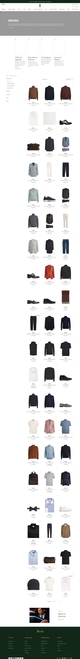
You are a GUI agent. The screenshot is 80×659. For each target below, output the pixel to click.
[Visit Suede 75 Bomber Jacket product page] (65, 262)
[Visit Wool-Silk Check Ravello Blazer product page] (33, 237)
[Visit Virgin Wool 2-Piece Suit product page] (65, 186)
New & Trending (11, 9)
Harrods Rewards (44, 641)
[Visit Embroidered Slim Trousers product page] (65, 160)
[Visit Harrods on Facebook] (62, 658)
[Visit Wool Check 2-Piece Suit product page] (49, 211)
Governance (59, 650)
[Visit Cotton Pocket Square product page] (49, 109)
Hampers (26, 650)
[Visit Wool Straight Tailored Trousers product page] (49, 160)
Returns (26, 643)
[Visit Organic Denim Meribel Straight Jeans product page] (33, 314)
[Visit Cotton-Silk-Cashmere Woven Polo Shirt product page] (65, 83)
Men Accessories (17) (11, 85)
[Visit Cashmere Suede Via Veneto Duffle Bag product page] (33, 134)
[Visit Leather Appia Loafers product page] (33, 288)
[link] (39, 615)
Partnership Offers (44, 643)
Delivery (26, 641)
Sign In (73, 4)
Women (19, 9)
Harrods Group (60, 641)
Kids (46, 9)
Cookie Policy (43, 652)
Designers (3, 9)
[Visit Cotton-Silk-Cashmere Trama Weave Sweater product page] (49, 365)
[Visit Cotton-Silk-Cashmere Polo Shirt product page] (49, 83)
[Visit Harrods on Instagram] (64, 658)
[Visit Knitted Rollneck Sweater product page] (33, 211)
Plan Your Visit (10, 641)
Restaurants (10, 645)
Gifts (68, 9)
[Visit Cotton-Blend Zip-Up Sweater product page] (49, 391)
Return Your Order (28, 648)
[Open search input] (72, 6)
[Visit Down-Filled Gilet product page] (33, 339)
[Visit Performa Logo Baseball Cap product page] (33, 574)
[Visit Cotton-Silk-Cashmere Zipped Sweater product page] (33, 391)
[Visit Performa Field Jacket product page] (49, 134)
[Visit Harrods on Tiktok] (66, 658)
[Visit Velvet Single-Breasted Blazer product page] (49, 314)
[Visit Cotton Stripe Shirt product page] (49, 495)
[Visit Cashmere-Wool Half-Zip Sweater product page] (33, 83)
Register (76, 4)
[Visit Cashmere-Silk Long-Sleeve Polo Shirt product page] (33, 186)
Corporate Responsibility (61, 643)
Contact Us (43, 648)
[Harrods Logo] (40, 631)
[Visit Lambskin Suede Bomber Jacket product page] (33, 442)
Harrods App (27, 652)
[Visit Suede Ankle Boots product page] (65, 365)
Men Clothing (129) (10, 83)
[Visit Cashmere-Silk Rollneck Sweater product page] (65, 314)
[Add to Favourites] (40, 83)
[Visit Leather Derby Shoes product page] (33, 262)
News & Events (11, 648)
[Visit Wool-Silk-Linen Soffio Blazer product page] (33, 160)
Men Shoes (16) (10, 87)
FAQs (42, 645)
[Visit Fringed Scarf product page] (65, 288)
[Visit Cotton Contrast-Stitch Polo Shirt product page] (65, 442)
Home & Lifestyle (53, 9)
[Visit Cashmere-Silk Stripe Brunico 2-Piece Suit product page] (65, 134)
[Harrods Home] (40, 5)
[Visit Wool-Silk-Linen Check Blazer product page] (49, 417)
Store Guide (10, 643)
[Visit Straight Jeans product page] (65, 237)
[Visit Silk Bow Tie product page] (33, 495)
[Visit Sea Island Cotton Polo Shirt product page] (65, 548)
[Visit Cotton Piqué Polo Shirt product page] (49, 469)
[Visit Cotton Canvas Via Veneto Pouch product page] (49, 548)
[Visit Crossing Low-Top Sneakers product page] (65, 495)
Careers (58, 645)
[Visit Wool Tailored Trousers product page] (65, 211)
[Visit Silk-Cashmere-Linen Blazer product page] (49, 262)
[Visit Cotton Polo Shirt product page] (49, 574)
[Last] (59, 601)
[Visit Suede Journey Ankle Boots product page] (49, 288)
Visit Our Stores (75, 9)
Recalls (42, 650)
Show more (11, 27)
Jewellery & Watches (38, 9)
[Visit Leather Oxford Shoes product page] (65, 109)
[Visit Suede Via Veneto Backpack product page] (33, 469)
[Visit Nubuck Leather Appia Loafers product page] (65, 391)
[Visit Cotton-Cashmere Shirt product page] (49, 442)
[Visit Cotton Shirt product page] (33, 365)
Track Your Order (28, 645)
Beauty (29, 9)
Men (24, 9)
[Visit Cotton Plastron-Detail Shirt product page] (33, 109)
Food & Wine (62, 9)
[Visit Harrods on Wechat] (71, 658)
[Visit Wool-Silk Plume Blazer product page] (65, 469)
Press (58, 648)
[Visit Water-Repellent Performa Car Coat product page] (49, 237)
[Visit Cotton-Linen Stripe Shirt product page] (33, 548)
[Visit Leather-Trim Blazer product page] (65, 521)
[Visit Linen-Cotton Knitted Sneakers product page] (49, 186)
